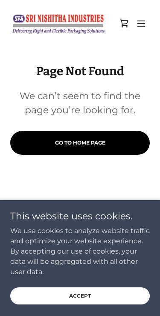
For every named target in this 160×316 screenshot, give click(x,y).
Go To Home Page (80, 142)
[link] (58, 23)
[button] (141, 23)
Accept (80, 295)
